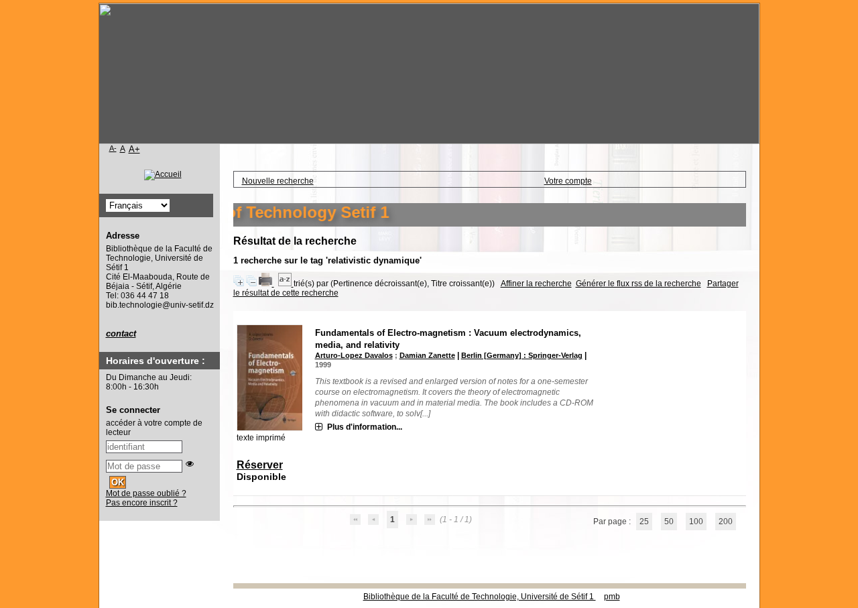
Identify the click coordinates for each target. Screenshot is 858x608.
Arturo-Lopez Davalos (354, 355)
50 (669, 521)
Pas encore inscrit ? (142, 502)
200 (726, 521)
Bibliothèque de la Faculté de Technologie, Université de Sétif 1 (479, 596)
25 (644, 521)
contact (121, 333)
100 (696, 521)
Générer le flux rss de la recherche (638, 283)
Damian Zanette (427, 355)
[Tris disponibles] (286, 283)
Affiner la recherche (536, 283)
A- (113, 148)
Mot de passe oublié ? (146, 493)
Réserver (260, 465)
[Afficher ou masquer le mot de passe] (190, 464)
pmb (612, 596)
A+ (134, 149)
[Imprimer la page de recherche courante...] (266, 283)
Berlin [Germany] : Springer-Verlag (522, 355)
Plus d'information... (364, 427)
